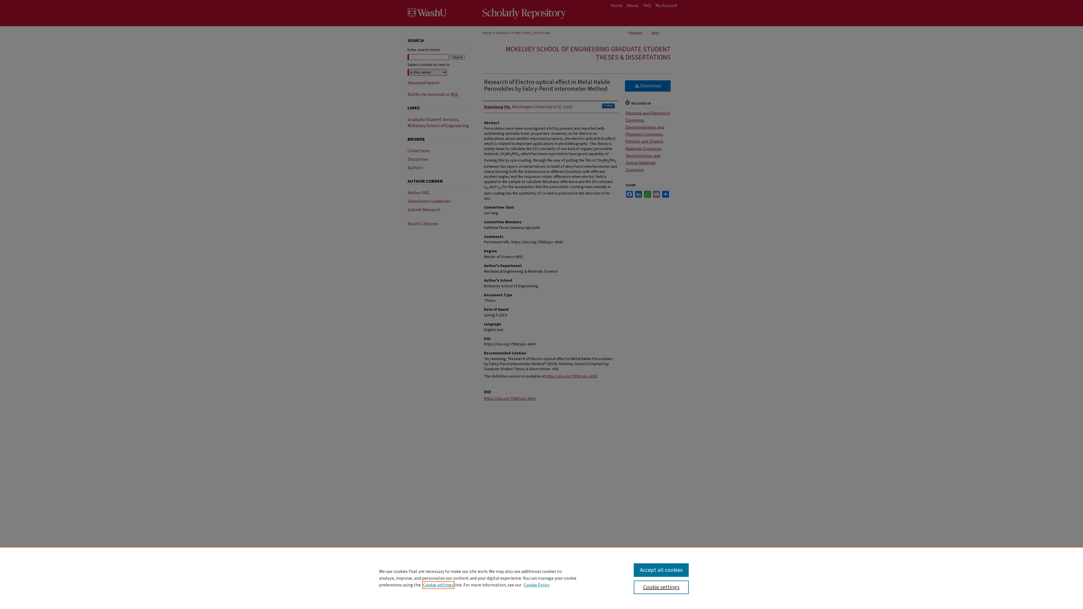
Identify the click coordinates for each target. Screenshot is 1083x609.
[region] (541, 578)
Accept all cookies (661, 570)
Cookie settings (438, 585)
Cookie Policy (537, 585)
